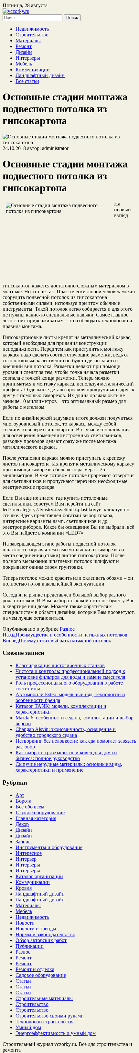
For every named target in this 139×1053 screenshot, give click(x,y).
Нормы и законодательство (45, 934)
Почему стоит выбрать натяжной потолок (57, 640)
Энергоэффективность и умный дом (56, 1033)
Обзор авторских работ (41, 940)
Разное (67, 629)
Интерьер (26, 859)
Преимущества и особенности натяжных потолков (65, 634)
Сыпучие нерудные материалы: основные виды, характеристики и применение (69, 767)
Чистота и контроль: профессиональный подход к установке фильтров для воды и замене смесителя (70, 674)
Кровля (24, 888)
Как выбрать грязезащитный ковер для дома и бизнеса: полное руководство (66, 755)
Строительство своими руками (50, 1015)
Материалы (28, 40)
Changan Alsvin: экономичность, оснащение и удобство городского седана (66, 732)
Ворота (23, 801)
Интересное (29, 853)
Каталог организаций (39, 876)
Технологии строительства (45, 1021)
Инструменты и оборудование (49, 847)
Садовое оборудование (41, 975)
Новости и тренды (36, 928)
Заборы (24, 841)
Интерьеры (28, 58)
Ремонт (24, 46)
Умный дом (28, 1027)
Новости (25, 923)
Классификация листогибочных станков (60, 665)
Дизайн (24, 52)
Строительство (32, 34)
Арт (20, 795)
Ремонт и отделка (35, 969)
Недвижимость (32, 29)
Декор (22, 824)
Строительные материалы (44, 998)
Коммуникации (33, 69)
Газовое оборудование (40, 812)
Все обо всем (30, 806)
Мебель (24, 63)
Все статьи (27, 81)
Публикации (30, 946)
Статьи (23, 981)
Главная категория (36, 818)
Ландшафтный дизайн (40, 75)
